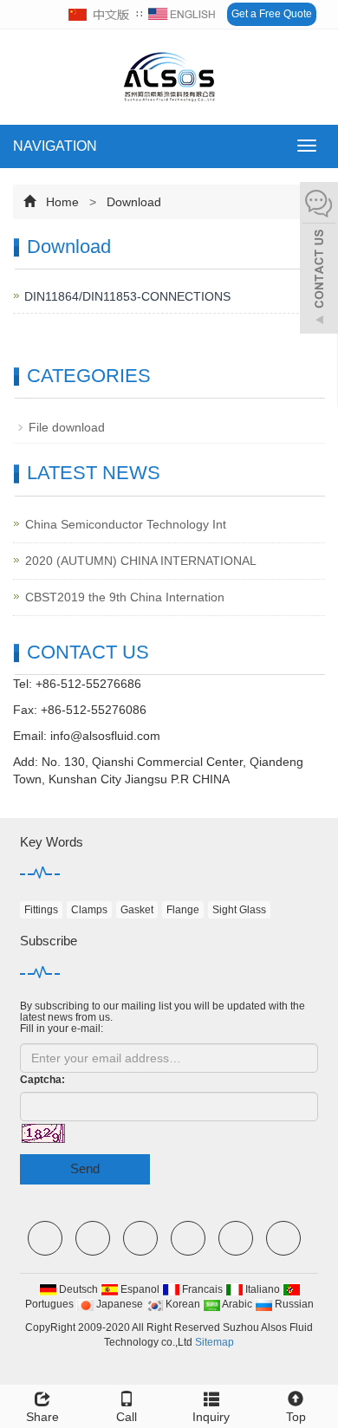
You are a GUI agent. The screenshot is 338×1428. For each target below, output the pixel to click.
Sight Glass (239, 910)
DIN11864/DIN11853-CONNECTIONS (127, 296)
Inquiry (211, 1417)
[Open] (319, 260)
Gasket (136, 910)
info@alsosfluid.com (105, 736)
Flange (182, 910)
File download (67, 427)
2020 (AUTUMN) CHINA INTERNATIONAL (141, 561)
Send (85, 1168)
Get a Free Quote (271, 14)
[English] (182, 14)
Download (132, 202)
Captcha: (42, 1080)
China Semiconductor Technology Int (125, 524)
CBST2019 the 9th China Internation (124, 597)
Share (42, 1417)
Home (62, 202)
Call (126, 1417)
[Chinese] (99, 14)
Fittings (41, 910)
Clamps (89, 910)
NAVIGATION (55, 146)
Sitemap (214, 1342)
